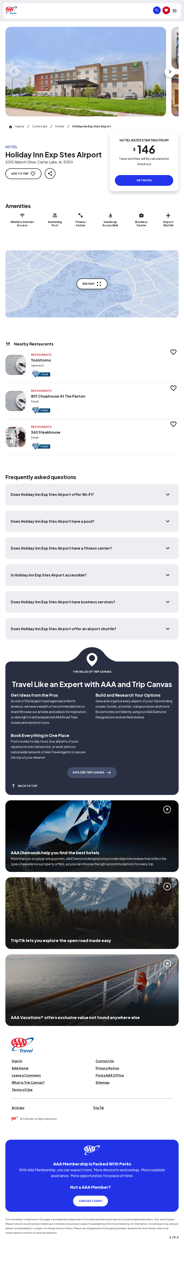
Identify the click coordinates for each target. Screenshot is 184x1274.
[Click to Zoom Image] (85, 71)
